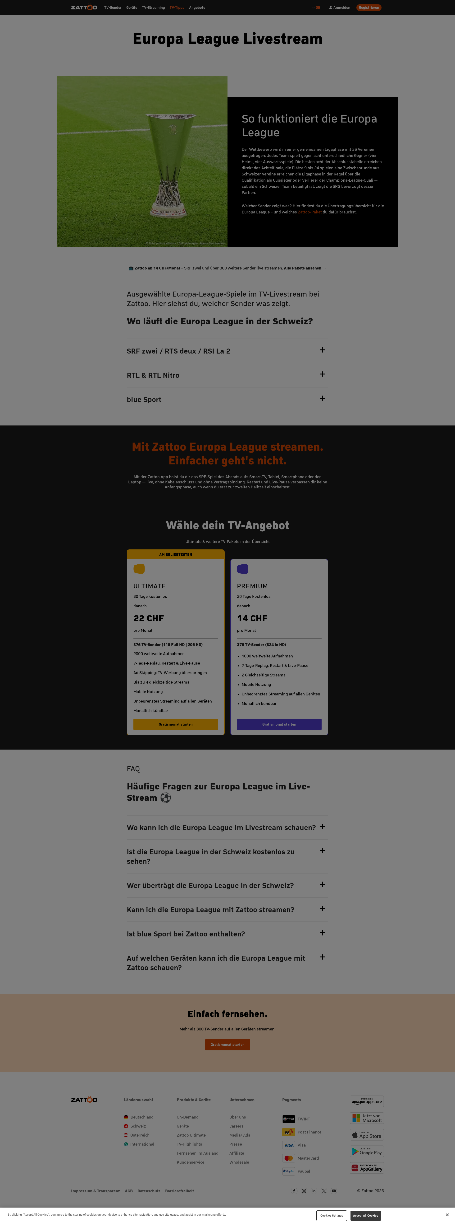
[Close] (447, 1215)
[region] (227, 1215)
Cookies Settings (331, 1215)
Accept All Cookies (365, 1215)
